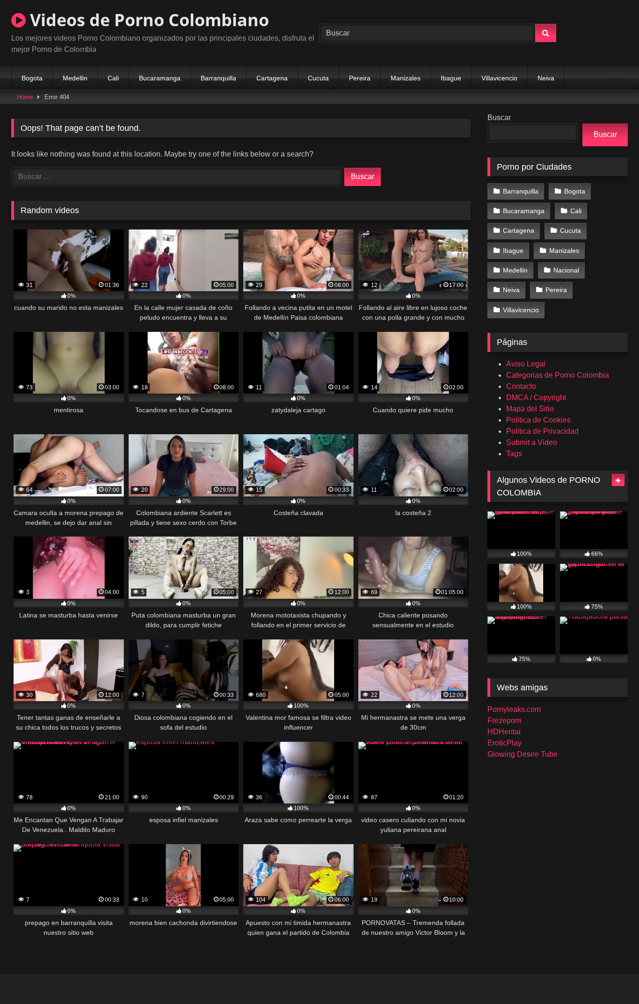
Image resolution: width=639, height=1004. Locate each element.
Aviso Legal (525, 364)
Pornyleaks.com (514, 709)
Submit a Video (531, 442)
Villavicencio (499, 78)
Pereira (359, 78)
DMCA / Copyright (536, 398)
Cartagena (272, 78)
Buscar (499, 118)
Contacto (521, 386)
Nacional (566, 270)
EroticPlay (504, 743)
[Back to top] (610, 976)
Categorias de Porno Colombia (557, 375)
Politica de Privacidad (542, 431)
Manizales (406, 78)
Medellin (75, 78)
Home (25, 96)
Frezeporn (504, 720)
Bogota (32, 78)
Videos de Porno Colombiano (147, 19)
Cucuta (318, 78)
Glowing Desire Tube (522, 754)
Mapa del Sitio (530, 409)
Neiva (545, 78)
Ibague (451, 78)
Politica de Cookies (538, 420)
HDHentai (504, 732)
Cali (113, 78)
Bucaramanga (160, 78)
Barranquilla (218, 78)
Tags (514, 454)
